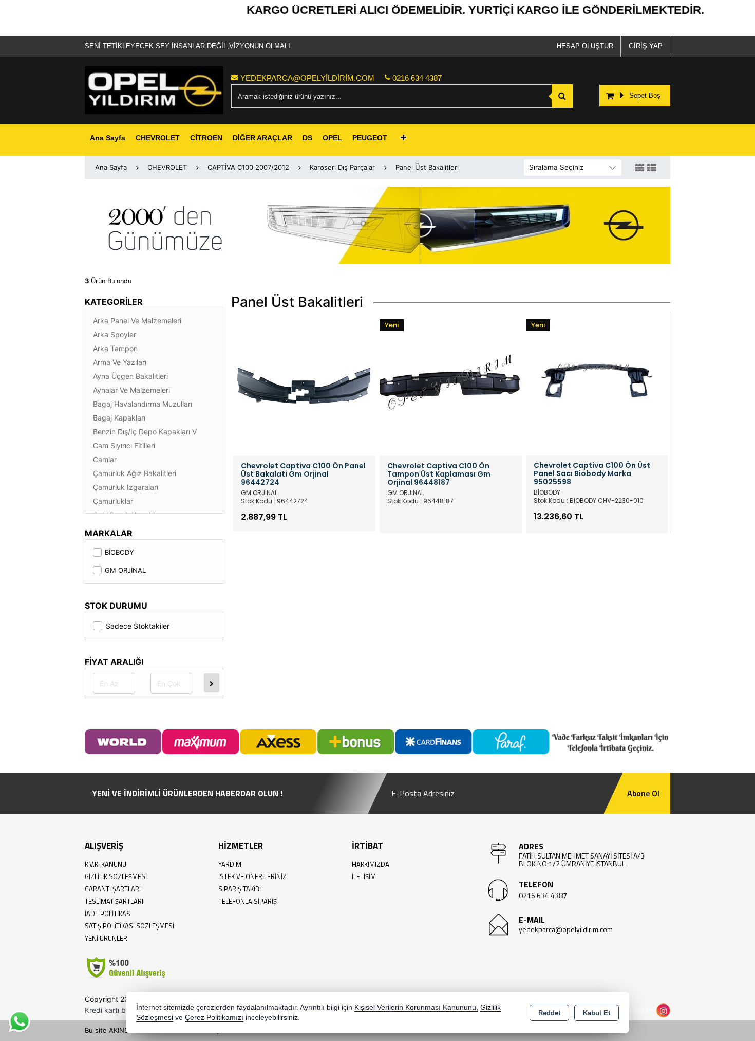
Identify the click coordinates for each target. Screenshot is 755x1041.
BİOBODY (119, 552)
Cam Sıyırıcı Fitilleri (124, 445)
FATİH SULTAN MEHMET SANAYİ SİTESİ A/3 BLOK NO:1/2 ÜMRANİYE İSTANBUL (582, 859)
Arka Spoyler (114, 334)
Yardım (229, 864)
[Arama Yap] (562, 96)
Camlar (105, 459)
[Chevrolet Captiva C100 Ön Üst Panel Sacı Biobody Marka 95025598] (597, 383)
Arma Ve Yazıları (119, 362)
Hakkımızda (370, 864)
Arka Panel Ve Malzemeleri (137, 320)
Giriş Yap (646, 46)
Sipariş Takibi (239, 889)
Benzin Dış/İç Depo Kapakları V (145, 431)
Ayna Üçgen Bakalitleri (130, 376)
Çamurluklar (113, 501)
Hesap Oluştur (585, 46)
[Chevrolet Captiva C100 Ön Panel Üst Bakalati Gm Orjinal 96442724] (304, 384)
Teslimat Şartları (114, 901)
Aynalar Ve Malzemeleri (131, 390)
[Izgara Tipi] (640, 168)
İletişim (364, 876)
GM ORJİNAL (125, 570)
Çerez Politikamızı (214, 1017)
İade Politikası (108, 913)
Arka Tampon (115, 348)
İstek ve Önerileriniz (252, 876)
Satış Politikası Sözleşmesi (129, 926)
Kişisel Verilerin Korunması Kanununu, (416, 1007)
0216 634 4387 (543, 895)
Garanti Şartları (113, 889)
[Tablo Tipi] (651, 168)
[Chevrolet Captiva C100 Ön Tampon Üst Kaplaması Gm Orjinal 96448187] (451, 384)
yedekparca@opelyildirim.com (566, 929)
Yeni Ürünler (106, 938)
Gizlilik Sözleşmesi (116, 876)
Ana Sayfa (107, 138)
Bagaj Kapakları (119, 417)
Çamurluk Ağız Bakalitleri (134, 473)
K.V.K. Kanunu (105, 864)
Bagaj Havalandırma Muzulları (142, 403)
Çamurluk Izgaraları (125, 487)
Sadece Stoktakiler (137, 626)
